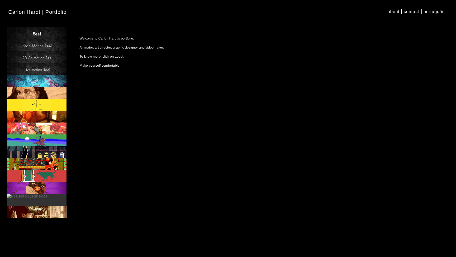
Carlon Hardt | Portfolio (37, 12)
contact (411, 11)
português (434, 11)
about (393, 11)
